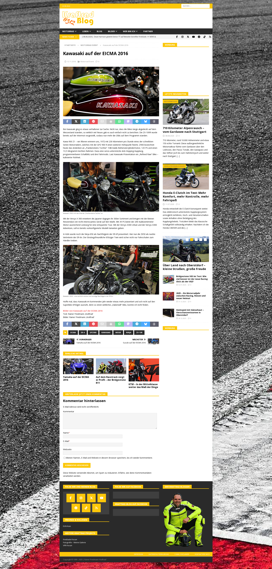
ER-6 (83, 332)
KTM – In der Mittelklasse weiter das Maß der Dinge (143, 386)
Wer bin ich (129, 31)
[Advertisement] (186, 69)
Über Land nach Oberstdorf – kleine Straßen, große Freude (184, 267)
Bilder (111, 31)
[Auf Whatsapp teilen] (119, 121)
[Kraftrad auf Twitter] (187, 36)
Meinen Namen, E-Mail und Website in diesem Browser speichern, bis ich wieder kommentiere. (109, 457)
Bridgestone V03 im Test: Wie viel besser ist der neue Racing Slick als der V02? (192, 278)
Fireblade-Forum (70, 539)
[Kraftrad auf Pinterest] (198, 36)
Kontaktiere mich (202, 554)
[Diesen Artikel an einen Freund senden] (102, 121)
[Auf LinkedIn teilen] (84, 121)
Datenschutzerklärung (159, 554)
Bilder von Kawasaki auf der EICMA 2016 (82, 310)
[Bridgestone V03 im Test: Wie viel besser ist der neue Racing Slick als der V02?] (168, 278)
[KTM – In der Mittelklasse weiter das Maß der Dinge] (144, 369)
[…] (178, 156)
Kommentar (68, 411)
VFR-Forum (67, 545)
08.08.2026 (169, 135)
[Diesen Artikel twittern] (76, 121)
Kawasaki (105, 332)
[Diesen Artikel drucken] (111, 121)
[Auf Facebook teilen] (67, 121)
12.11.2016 (71, 61)
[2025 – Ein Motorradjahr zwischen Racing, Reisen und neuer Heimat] (168, 295)
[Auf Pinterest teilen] (93, 121)
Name (66, 432)
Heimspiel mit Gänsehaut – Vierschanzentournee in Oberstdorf (190, 312)
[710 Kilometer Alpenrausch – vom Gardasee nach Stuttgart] (186, 112)
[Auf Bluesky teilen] (145, 121)
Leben (85, 31)
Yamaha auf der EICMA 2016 (76, 378)
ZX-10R (139, 332)
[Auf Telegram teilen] (137, 121)
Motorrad (68, 31)
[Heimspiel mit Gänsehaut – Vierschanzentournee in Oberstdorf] (168, 312)
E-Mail (66, 441)
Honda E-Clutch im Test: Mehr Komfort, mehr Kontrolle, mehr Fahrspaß (186, 196)
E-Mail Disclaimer (182, 554)
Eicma (73, 332)
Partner (148, 31)
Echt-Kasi (67, 526)
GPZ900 (93, 332)
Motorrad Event (87, 61)
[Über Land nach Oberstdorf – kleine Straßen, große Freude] (186, 249)
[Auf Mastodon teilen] (128, 121)
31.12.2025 (182, 301)
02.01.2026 (182, 284)
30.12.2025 (182, 318)
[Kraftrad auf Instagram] (182, 36)
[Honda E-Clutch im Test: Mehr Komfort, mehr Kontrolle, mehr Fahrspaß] (186, 177)
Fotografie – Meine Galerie (74, 542)
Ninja (128, 332)
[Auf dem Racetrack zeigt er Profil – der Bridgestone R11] (111, 366)
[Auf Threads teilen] (154, 121)
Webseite (67, 449)
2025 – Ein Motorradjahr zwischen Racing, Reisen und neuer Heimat (191, 295)
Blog (99, 31)
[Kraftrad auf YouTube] (193, 36)
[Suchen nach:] (195, 5)
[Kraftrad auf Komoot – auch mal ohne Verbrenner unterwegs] (210, 36)
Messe (118, 332)
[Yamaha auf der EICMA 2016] (78, 366)
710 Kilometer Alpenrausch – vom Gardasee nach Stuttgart (184, 130)
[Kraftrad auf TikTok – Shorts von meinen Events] (204, 36)
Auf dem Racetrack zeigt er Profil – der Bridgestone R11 (111, 380)
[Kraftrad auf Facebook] (176, 36)
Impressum (138, 554)
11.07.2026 (169, 204)
